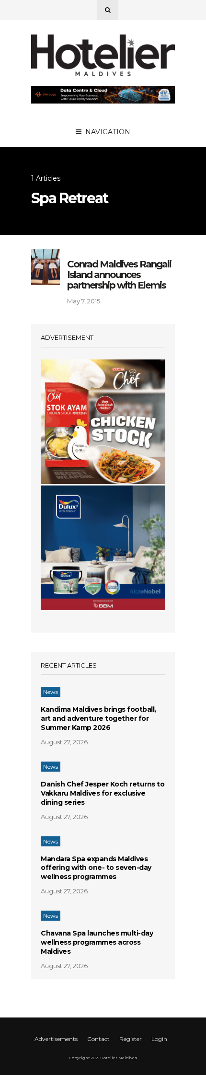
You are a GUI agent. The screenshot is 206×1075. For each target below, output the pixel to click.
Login (159, 1038)
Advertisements (56, 1038)
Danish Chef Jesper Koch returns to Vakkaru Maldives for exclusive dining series (102, 793)
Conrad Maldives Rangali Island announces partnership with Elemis (119, 274)
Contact (98, 1038)
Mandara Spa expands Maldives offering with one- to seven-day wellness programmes (96, 868)
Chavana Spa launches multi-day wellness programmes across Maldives (97, 942)
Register (130, 1038)
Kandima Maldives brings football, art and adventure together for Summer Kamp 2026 (98, 718)
